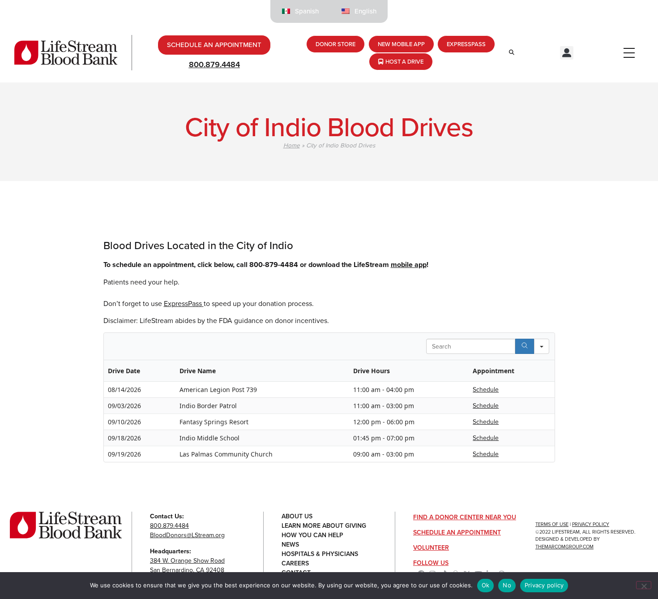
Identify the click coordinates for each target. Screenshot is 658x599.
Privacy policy (544, 585)
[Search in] (541, 346)
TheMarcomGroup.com (564, 546)
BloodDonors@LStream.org (187, 535)
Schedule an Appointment (457, 532)
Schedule (486, 389)
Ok (486, 585)
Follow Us (431, 563)
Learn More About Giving (324, 525)
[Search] (524, 346)
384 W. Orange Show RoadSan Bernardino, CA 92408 (187, 565)
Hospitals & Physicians (320, 554)
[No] (643, 585)
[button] (566, 53)
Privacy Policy (590, 524)
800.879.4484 (214, 64)
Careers (295, 563)
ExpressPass (184, 303)
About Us (297, 516)
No (507, 585)
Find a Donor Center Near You (464, 517)
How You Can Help (312, 535)
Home (291, 145)
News (290, 544)
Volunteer (431, 547)
